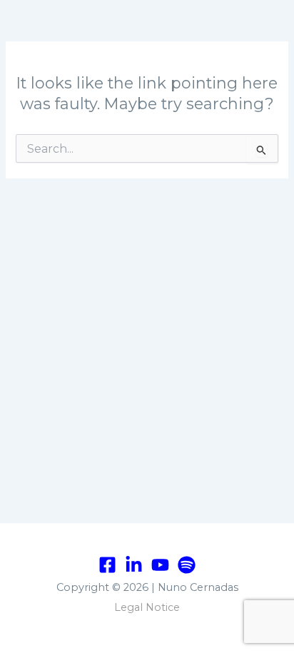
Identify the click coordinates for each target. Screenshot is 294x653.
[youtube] (160, 565)
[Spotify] (187, 565)
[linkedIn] (134, 565)
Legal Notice (147, 607)
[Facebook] (107, 565)
